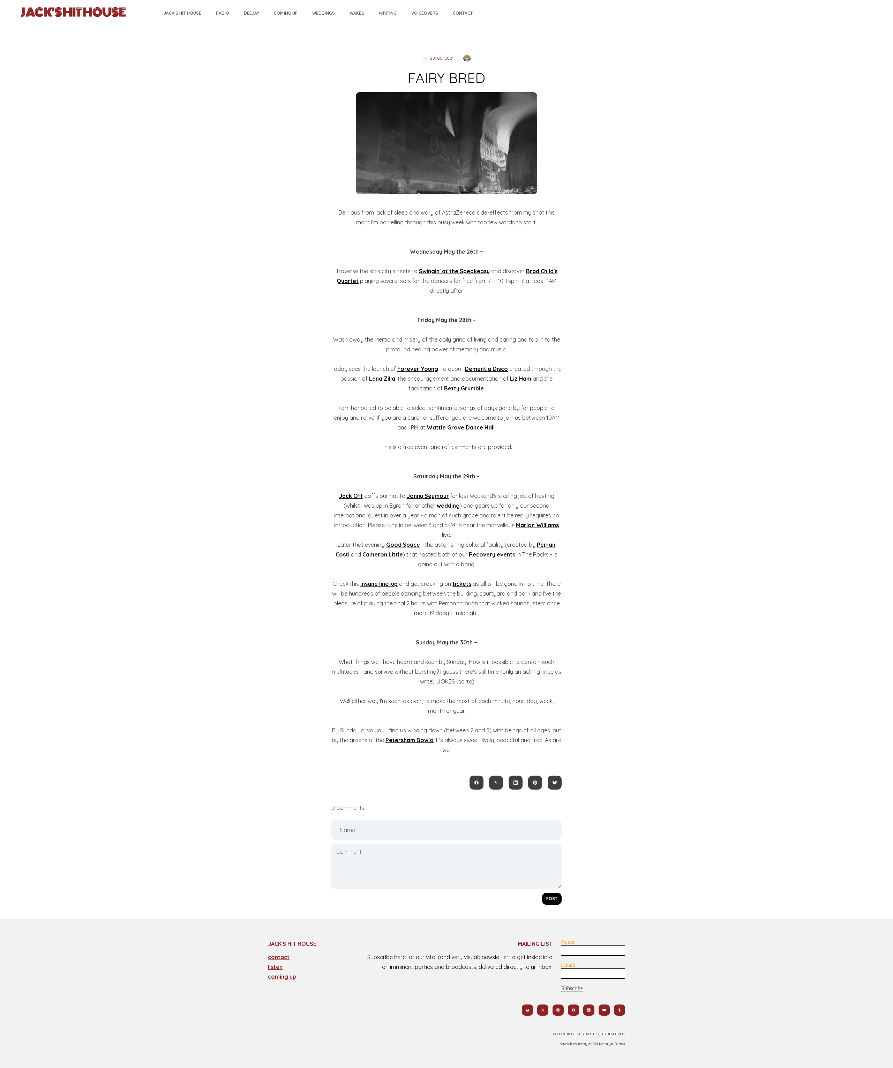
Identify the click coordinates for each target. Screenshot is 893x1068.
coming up (282, 976)
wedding (448, 505)
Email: (568, 965)
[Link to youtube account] (604, 1010)
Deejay (251, 13)
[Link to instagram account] (558, 1010)
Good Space (403, 544)
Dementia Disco (486, 368)
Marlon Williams (537, 525)
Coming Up (285, 13)
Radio (222, 13)
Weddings (323, 13)
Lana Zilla (382, 378)
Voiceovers (424, 13)
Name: (568, 942)
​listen (275, 966)
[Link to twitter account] (542, 1010)
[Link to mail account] (527, 1010)
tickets (461, 583)
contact (279, 957)
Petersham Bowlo (409, 740)
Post (551, 898)
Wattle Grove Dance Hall (461, 427)
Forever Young (417, 368)
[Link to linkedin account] (588, 1010)
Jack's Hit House (182, 13)
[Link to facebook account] (573, 1010)
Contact (462, 13)
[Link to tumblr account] (619, 1010)
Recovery (482, 554)
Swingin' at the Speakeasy (454, 271)
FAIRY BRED (446, 78)
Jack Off (351, 495)
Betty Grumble (464, 388)
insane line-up (379, 583)
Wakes (357, 13)
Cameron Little (382, 554)
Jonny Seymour (428, 495)
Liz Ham (520, 378)
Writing (387, 13)
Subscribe (572, 988)
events (506, 554)
